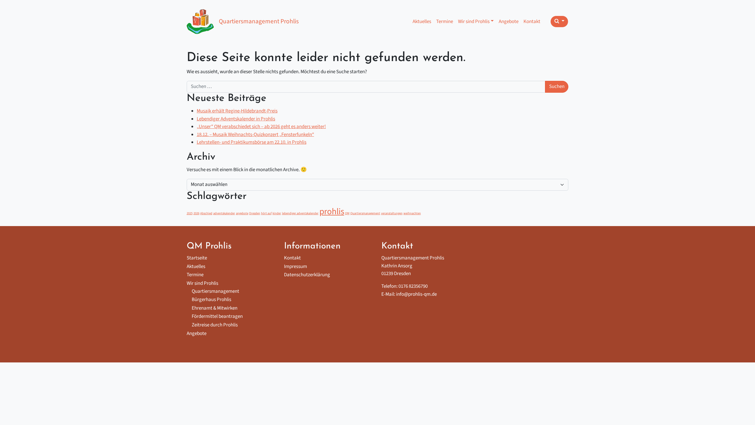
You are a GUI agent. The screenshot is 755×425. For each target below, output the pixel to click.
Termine (444, 21)
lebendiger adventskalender (300, 213)
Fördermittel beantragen (217, 316)
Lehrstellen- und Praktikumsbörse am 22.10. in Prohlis (251, 142)
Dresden (254, 213)
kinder (277, 213)
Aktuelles (422, 21)
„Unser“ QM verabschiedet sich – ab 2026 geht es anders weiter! (261, 126)
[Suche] (559, 21)
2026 (196, 213)
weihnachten (412, 213)
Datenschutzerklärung (307, 274)
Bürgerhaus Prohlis (211, 299)
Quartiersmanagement (365, 213)
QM (347, 213)
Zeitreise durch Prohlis (215, 324)
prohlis (331, 211)
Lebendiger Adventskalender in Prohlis (236, 118)
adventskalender (224, 213)
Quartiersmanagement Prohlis (259, 21)
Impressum (295, 266)
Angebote (508, 21)
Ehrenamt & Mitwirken (214, 308)
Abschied (206, 213)
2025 (190, 213)
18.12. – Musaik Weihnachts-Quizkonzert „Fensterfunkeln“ (255, 134)
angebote (242, 213)
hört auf (266, 213)
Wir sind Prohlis (474, 21)
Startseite (197, 257)
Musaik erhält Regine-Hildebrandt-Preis (237, 111)
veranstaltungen (392, 213)
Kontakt (531, 21)
